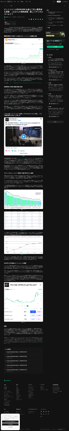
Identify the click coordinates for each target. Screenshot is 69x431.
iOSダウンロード (31, 412)
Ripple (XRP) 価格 (55, 389)
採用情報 (5, 388)
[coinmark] (48, 414)
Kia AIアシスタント (19, 399)
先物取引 (17, 391)
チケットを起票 (30, 389)
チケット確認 (30, 392)
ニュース (8, 5)
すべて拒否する (10, 424)
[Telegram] (43, 411)
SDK (17, 412)
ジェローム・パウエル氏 (21, 158)
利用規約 (5, 399)
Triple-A (24, 209)
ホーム (5, 5)
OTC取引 (17, 398)
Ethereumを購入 (7, 412)
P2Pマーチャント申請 (44, 389)
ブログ (5, 389)
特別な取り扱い (30, 395)
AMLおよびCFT (6, 403)
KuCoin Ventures (7, 395)
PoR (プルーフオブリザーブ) (8, 396)
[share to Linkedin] (29, 19)
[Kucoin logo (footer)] (7, 380)
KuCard (17, 388)
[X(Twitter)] (41, 411)
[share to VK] (38, 19)
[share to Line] (40, 19)
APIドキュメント (19, 411)
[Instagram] (46, 414)
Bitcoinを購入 (6, 411)
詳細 (11, 5)
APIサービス (43, 388)
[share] (64, 5)
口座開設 (55, 46)
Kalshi (24, 322)
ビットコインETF (11, 106)
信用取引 (17, 392)
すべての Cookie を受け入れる (10, 421)
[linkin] (43, 414)
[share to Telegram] (35, 19)
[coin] (41, 416)
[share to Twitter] (31, 19)
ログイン (54, 1)
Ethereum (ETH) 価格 (56, 388)
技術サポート (30, 391)
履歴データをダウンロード (20, 414)
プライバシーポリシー (7, 400)
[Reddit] (41, 414)
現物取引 (17, 389)
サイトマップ (30, 398)
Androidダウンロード (31, 411)
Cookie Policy (6, 419)
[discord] (48, 411)
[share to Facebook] (33, 19)
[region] (10, 422)
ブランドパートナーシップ (8, 392)
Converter (18, 396)
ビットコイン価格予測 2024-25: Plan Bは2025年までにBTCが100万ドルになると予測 (25, 82)
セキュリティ (6, 398)
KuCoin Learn (18, 395)
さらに (55, 121)
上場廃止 (29, 396)
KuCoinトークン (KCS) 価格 (57, 391)
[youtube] (46, 411)
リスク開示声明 (6, 402)
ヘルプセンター (30, 388)
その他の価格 (55, 392)
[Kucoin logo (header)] (3, 1)
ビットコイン (6, 27)
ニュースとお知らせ (7, 391)
